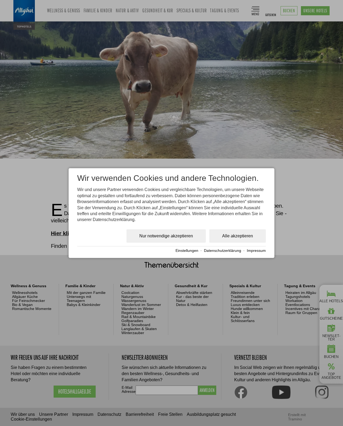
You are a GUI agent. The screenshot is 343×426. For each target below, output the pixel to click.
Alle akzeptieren (237, 235)
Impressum (256, 251)
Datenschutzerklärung (222, 251)
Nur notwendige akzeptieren (166, 235)
